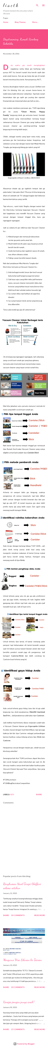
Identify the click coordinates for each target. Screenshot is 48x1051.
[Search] (37, 4)
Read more (39, 915)
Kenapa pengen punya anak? (19, 1002)
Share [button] (39, 794)
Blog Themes (20, 22)
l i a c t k (10, 5)
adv (12, 794)
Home (5, 22)
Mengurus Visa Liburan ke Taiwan (22, 960)
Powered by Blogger (26, 1044)
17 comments (17, 1029)
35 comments (17, 915)
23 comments (17, 987)
